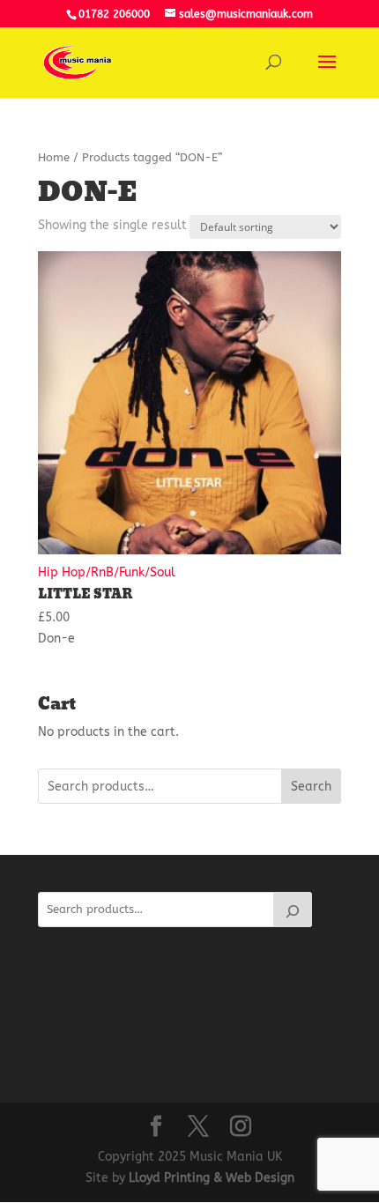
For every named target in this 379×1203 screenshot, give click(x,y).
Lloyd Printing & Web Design (211, 1177)
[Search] (292, 909)
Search (311, 786)
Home (54, 157)
